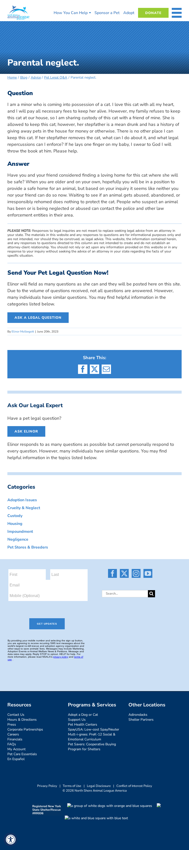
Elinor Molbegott (23, 331)
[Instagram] (136, 573)
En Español (16, 759)
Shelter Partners (141, 719)
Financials (14, 739)
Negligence (17, 539)
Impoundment (20, 531)
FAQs (11, 744)
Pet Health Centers (82, 724)
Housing (14, 523)
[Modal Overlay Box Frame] (50, 619)
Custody (14, 515)
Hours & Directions (22, 719)
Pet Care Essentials (22, 754)
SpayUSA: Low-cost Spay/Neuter (93, 729)
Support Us (77, 719)
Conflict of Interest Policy (134, 786)
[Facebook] (112, 573)
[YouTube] (147, 573)
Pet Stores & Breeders (27, 547)
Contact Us (15, 714)
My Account (16, 749)
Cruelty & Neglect (23, 508)
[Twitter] (124, 573)
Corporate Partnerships (25, 729)
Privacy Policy (47, 786)
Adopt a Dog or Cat (83, 714)
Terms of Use (72, 786)
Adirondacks (137, 714)
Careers (13, 734)
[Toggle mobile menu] (177, 13)
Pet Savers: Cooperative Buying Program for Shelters (92, 746)
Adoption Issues (22, 500)
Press (11, 724)
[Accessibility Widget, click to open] (10, 839)
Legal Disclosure (99, 786)
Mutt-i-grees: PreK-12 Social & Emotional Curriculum (91, 737)
